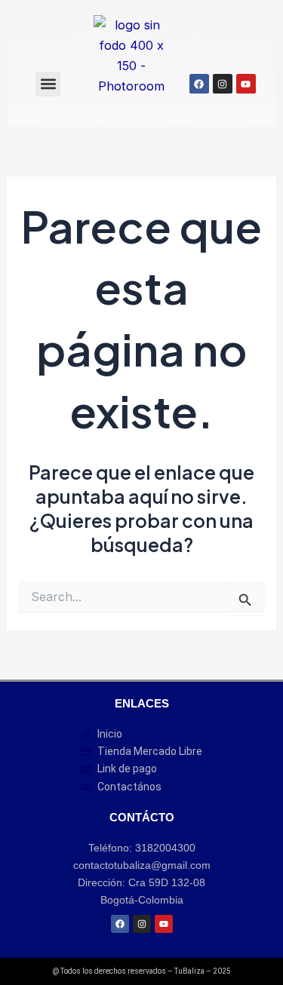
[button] (47, 84)
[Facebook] (199, 84)
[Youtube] (246, 84)
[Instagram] (222, 84)
